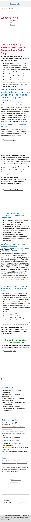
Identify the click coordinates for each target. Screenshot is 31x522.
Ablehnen (12, 269)
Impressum (21, 272)
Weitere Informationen (12, 272)
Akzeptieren (4, 269)
